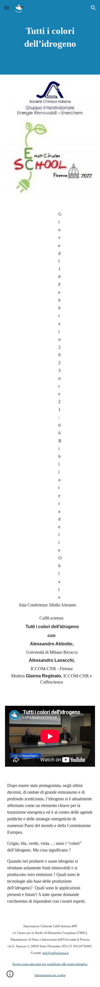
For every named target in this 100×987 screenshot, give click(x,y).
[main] (50, 37)
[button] (6, 7)
